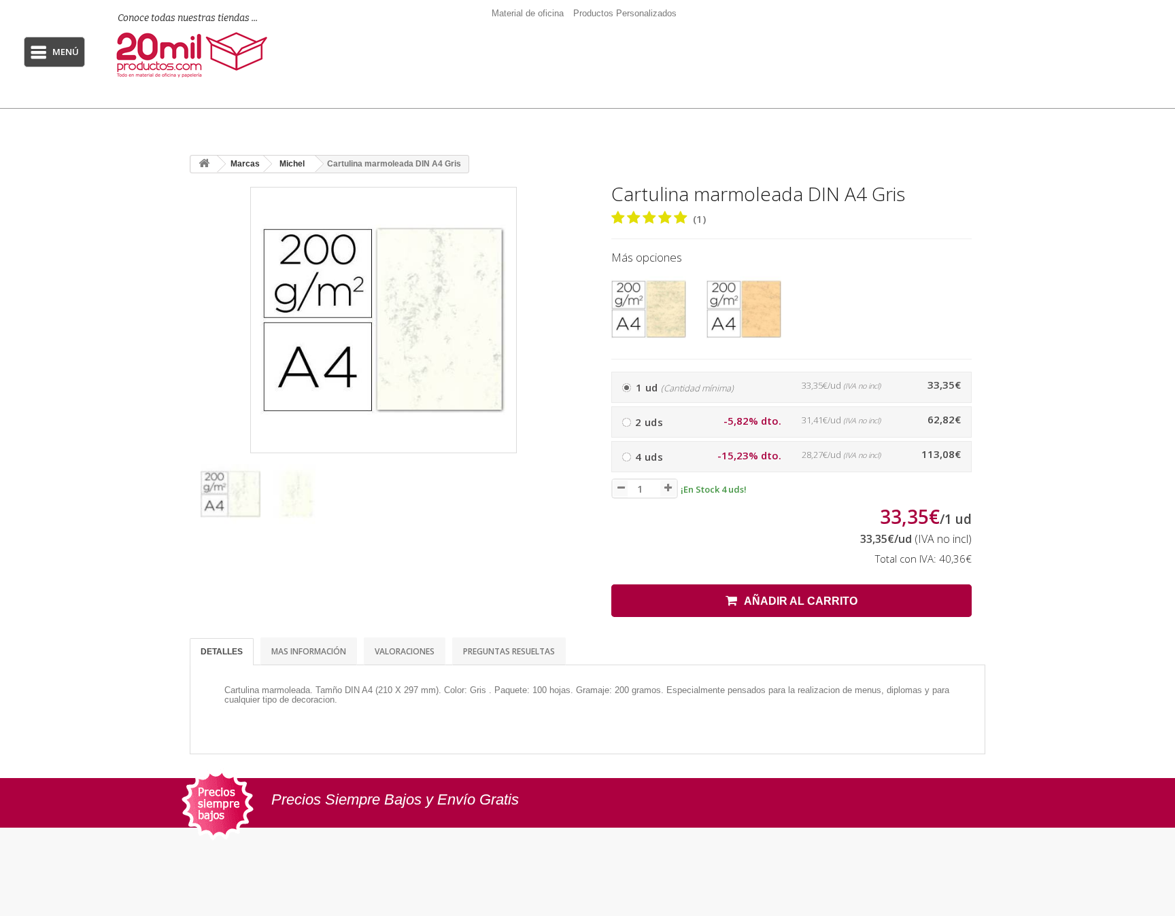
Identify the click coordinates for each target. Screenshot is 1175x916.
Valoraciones (405, 651)
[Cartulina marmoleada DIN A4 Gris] (230, 494)
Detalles (222, 651)
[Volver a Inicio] (204, 164)
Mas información (308, 651)
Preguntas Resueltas (509, 651)
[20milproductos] (199, 54)
